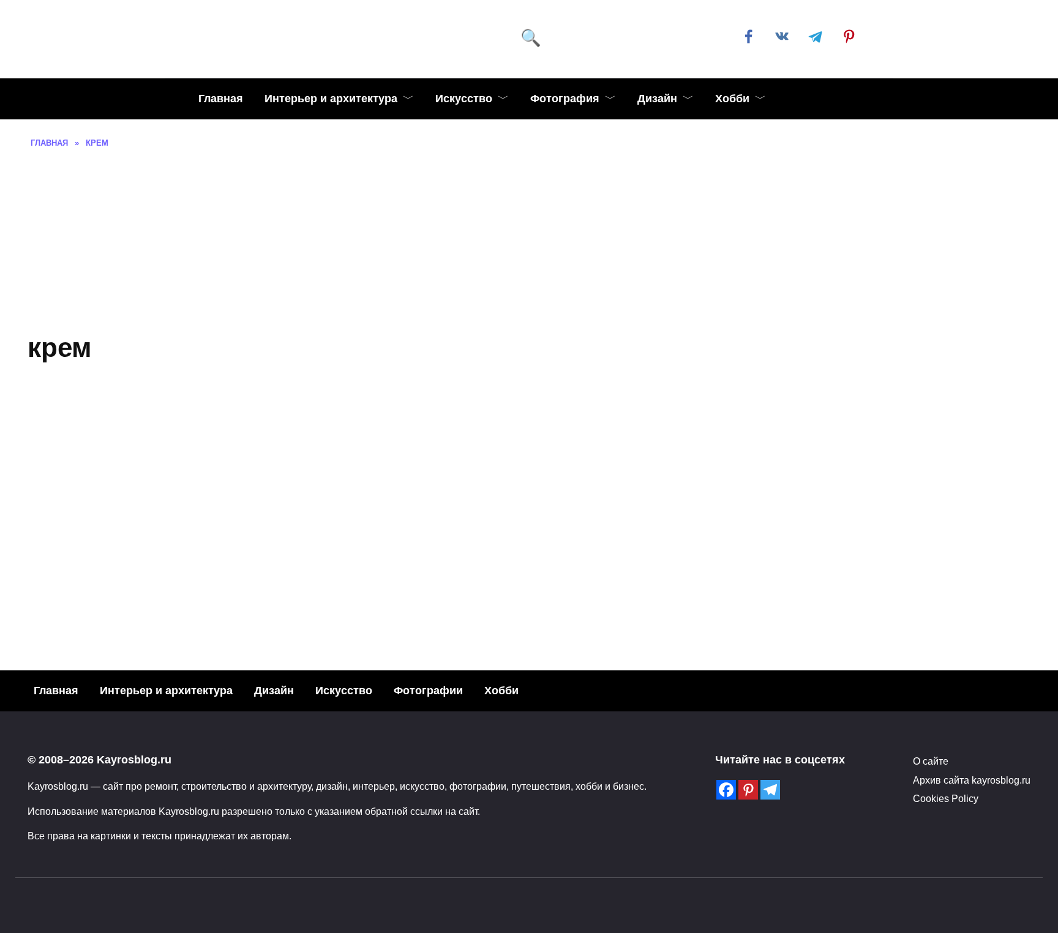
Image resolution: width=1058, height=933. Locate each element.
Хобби (732, 98)
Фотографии (428, 690)
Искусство (463, 98)
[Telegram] (770, 790)
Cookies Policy (945, 798)
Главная (220, 98)
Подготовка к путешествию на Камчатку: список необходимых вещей (240, 599)
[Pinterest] (748, 790)
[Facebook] (726, 790)
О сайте (930, 760)
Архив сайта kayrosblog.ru (971, 779)
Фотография (564, 98)
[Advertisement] (529, 241)
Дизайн (657, 98)
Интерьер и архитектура (330, 98)
